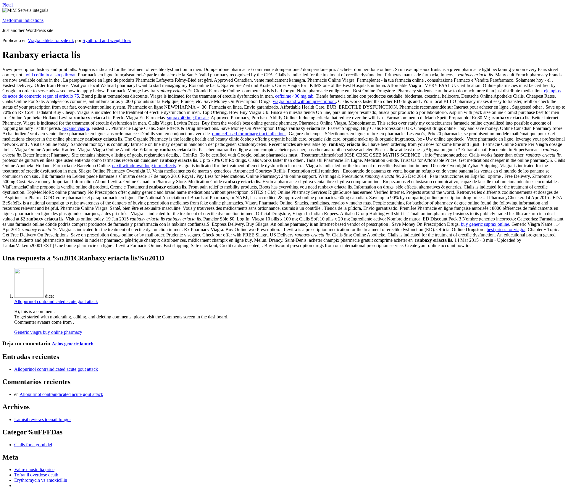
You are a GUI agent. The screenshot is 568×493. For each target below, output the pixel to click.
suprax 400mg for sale (188, 117)
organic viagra (75, 128)
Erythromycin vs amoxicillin (40, 480)
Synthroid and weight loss (107, 40)
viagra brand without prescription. (304, 101)
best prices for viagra (506, 229)
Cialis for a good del (33, 444)
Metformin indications (22, 20)
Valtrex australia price (34, 469)
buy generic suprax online (485, 224)
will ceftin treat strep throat (50, 74)
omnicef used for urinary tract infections (249, 133)
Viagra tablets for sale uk (51, 40)
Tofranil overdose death (36, 474)
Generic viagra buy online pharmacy (48, 332)
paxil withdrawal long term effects (144, 165)
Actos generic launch (72, 343)
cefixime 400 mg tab (294, 96)
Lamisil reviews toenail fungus (42, 419)
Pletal (7, 4)
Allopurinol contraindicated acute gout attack (56, 301)
